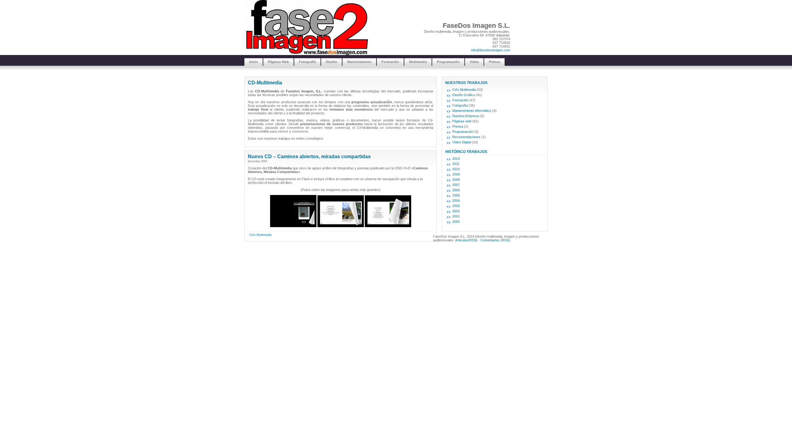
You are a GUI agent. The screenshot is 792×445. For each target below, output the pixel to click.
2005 (456, 195)
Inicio (253, 62)
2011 (455, 164)
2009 (456, 174)
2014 (456, 158)
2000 (456, 221)
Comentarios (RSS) (495, 240)
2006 (456, 190)
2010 (456, 169)
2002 (456, 211)
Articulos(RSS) (466, 240)
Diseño (331, 62)
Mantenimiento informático (471, 110)
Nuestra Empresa (465, 116)
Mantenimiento (359, 62)
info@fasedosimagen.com (490, 50)
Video (474, 62)
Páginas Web (278, 62)
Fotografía (307, 62)
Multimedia (418, 62)
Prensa (494, 62)
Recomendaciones (466, 137)
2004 (456, 200)
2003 (456, 206)
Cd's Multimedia (260, 234)
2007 (456, 185)
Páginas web (461, 121)
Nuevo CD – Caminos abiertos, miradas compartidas (309, 156)
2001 (456, 216)
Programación (448, 62)
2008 (456, 179)
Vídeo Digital (461, 142)
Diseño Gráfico (463, 95)
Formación (390, 62)
